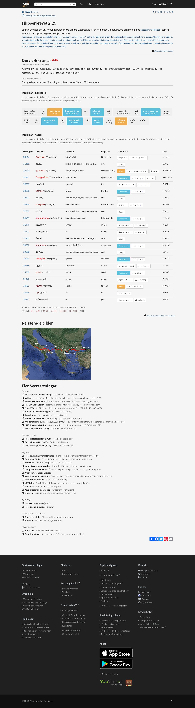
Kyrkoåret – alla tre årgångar (114, 605)
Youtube (145, 599)
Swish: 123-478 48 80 (149, 624)
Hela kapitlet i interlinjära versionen (40, 15)
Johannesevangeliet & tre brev (115, 590)
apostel (49, 121)
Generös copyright (31, 577)
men (43, 112)
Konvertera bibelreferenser (36, 624)
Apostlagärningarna (109, 597)
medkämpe (150, 112)
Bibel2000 (29, 408)
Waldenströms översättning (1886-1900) (44, 421)
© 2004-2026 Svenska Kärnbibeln (37, 701)
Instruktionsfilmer (32, 587)
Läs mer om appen (109, 674)
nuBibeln (28, 398)
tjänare (75, 121)
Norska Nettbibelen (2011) (37, 438)
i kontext (30, 11)
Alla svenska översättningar (35, 602)
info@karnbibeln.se (149, 570)
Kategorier (67, 625)
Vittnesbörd (28, 574)
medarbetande (122, 112)
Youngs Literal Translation (37, 489)
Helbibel (105, 570)
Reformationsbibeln (34, 418)
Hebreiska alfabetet (71, 630)
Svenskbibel (30, 415)
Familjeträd (67, 595)
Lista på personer (70, 588)
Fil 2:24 (158, 11)
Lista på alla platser (70, 574)
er (27, 121)
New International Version (37, 466)
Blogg (27, 584)
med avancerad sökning (61, 411)
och (108, 112)
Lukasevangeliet (108, 587)
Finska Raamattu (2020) (36, 442)
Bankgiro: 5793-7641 (149, 620)
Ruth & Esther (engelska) (112, 583)
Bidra (164, 4)
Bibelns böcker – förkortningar (37, 630)
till (132, 121)
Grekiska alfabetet (70, 634)
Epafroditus (72, 112)
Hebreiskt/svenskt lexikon (74, 622)
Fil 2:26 (167, 11)
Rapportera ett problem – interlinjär (161, 315)
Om (81, 4)
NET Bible (29, 483)
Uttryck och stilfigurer (33, 605)
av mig (166, 112)
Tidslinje (65, 592)
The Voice (29, 486)
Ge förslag (145, 574)
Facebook (146, 595)
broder (97, 112)
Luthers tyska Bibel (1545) (37, 503)
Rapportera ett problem (163, 51)
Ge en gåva (145, 617)
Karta (64, 570)
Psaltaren (105, 601)
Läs (89, 4)
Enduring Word (32, 534)
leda (55, 112)
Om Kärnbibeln (30, 570)
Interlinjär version (70, 610)
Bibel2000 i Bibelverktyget (37, 411)
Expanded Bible (32, 459)
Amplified (29, 462)
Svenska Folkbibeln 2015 (36, 401)
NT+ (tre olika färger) (110, 575)
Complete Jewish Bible (35, 469)
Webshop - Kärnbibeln (153, 627)
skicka (121, 121)
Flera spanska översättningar (39, 506)
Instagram (145, 592)
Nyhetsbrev (146, 602)
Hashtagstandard (31, 634)
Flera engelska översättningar (39, 455)
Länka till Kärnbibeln (32, 637)
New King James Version (36, 476)
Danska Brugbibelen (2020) (37, 445)
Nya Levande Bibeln (34, 404)
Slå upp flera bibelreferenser (36, 627)
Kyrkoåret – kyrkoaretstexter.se (115, 630)
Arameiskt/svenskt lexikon (74, 618)
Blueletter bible (32, 517)
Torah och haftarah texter (112, 634)
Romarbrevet (107, 594)
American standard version (37, 472)
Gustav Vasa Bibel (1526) (36, 428)
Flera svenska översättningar (38, 394)
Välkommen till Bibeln (32, 599)
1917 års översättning (35, 425)
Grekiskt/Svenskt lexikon (73, 615)
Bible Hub (29, 493)
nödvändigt (30, 112)
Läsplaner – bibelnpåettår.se (114, 620)
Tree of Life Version (34, 479)
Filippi (57, 37)
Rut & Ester (106, 580)
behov (97, 121)
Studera (99, 4)
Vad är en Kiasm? (30, 609)
